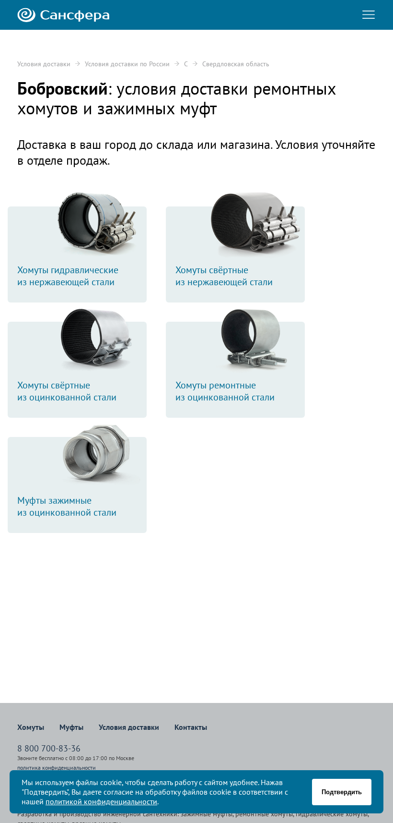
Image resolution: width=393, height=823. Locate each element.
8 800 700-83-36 (49, 748)
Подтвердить (342, 792)
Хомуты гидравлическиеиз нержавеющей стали (67, 276)
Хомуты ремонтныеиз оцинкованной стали (225, 391)
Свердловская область (235, 64)
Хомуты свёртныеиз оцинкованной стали (66, 391)
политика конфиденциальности (56, 767)
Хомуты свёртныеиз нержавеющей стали (224, 276)
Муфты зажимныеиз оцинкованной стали (66, 506)
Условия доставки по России (127, 64)
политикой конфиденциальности (101, 801)
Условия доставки (43, 64)
